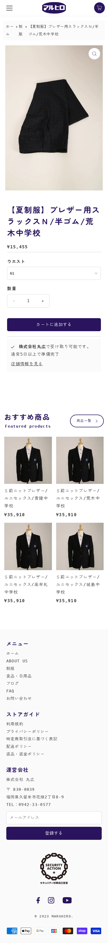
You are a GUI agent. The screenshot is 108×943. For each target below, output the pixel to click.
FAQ (10, 691)
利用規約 (14, 724)
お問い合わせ (19, 698)
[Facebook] (38, 901)
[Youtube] (67, 901)
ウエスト (16, 261)
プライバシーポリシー (27, 731)
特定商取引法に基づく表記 (31, 739)
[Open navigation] (9, 7)
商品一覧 (84, 421)
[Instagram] (51, 901)
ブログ (12, 683)
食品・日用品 (19, 676)
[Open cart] (99, 7)
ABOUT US (17, 661)
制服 (10, 668)
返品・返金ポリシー (25, 754)
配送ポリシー (19, 746)
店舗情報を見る (27, 363)
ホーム (10, 30)
